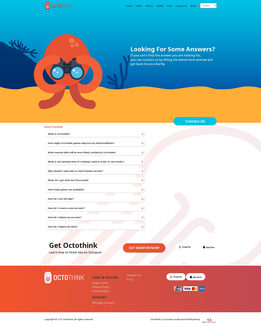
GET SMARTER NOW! (144, 248)
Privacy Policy (101, 287)
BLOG (193, 6)
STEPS (139, 6)
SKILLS (149, 6)
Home (129, 6)
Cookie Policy (100, 291)
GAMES (159, 6)
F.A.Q (169, 6)
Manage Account (103, 303)
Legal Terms (100, 283)
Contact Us (195, 121)
